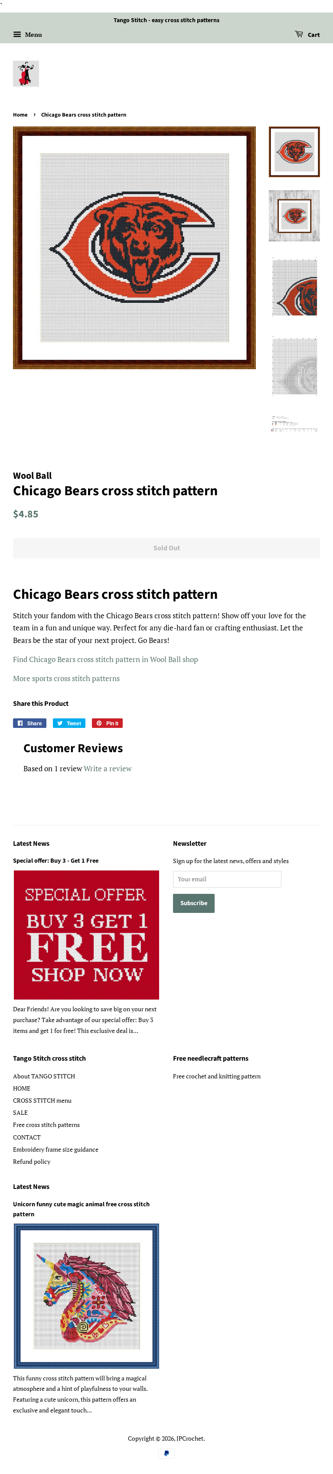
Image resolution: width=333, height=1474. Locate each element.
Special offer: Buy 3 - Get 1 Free (55, 860)
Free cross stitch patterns (46, 1124)
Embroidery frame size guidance (55, 1149)
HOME (21, 1088)
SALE (20, 1112)
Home (20, 115)
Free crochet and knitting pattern (217, 1076)
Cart (313, 35)
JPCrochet (189, 1438)
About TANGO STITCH (44, 1076)
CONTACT (27, 1137)
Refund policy (31, 1161)
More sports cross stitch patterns (66, 678)
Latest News (31, 843)
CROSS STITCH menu (42, 1100)
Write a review (107, 768)
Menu (32, 34)
